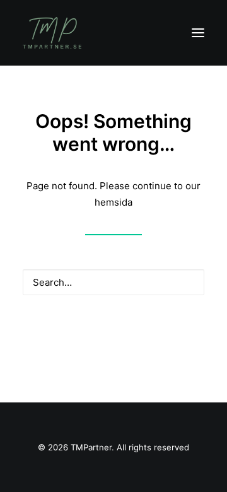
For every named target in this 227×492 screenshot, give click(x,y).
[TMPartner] (52, 33)
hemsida (113, 202)
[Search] (113, 282)
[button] (198, 33)
